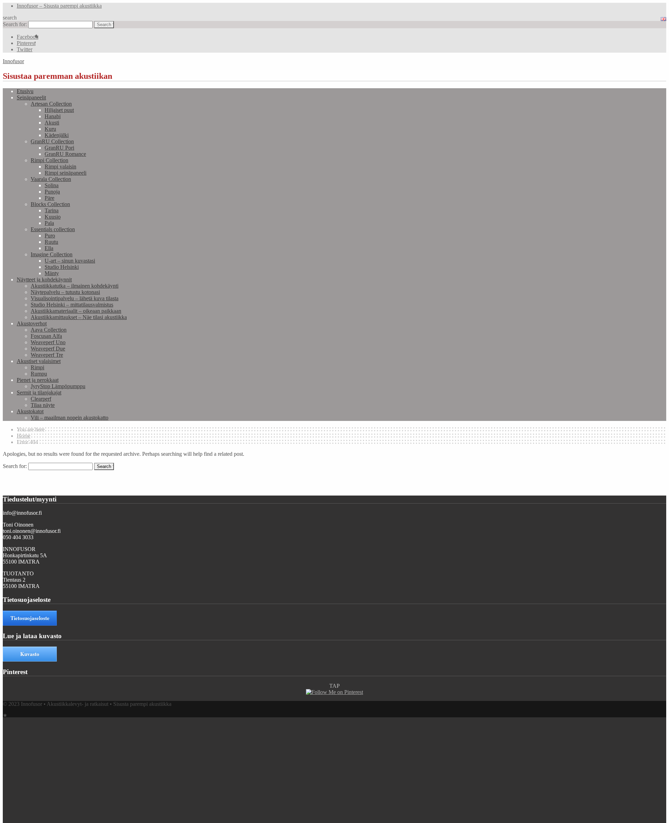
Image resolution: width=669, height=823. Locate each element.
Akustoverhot (32, 323)
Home (23, 436)
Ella (49, 248)
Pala (49, 223)
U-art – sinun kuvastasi (70, 261)
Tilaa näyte (43, 405)
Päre (49, 198)
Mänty (52, 273)
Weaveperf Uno (48, 342)
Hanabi (53, 116)
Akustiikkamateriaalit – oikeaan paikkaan (76, 311)
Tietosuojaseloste (29, 618)
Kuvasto (29, 654)
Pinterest (26, 43)
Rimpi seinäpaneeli (65, 173)
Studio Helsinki (62, 267)
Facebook (27, 37)
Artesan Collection (51, 104)
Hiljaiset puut (59, 110)
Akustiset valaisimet (39, 361)
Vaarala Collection (51, 179)
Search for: (15, 24)
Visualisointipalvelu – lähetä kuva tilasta (74, 298)
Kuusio (53, 217)
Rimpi (37, 367)
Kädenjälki (57, 135)
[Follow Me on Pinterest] (334, 692)
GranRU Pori (59, 148)
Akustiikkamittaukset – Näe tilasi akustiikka (79, 317)
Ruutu (51, 242)
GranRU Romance (65, 154)
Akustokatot (30, 411)
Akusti (52, 123)
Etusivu (25, 91)
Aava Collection (49, 330)
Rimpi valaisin (60, 166)
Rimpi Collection (49, 160)
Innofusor (13, 61)
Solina (52, 185)
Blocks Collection (50, 204)
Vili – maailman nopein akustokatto (69, 418)
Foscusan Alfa (46, 336)
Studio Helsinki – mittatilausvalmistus (72, 305)
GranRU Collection (52, 141)
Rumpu (39, 374)
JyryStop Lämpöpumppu (58, 386)
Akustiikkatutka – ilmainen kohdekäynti (74, 286)
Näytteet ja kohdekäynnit (44, 279)
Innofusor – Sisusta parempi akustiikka (59, 6)
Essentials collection (53, 229)
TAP (334, 686)
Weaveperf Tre (47, 355)
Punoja (52, 192)
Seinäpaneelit (31, 97)
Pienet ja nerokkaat (38, 380)
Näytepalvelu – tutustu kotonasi (65, 292)
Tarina (52, 210)
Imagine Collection (51, 254)
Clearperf (41, 399)
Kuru (50, 129)
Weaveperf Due (48, 349)
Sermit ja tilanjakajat (39, 392)
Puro (50, 236)
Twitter (24, 49)
